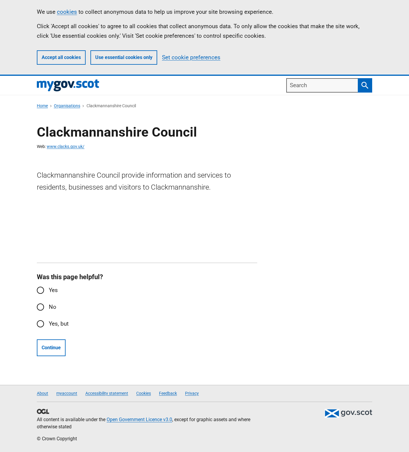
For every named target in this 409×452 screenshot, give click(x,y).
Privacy (192, 393)
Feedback (168, 393)
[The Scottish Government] (348, 413)
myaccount (66, 393)
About (42, 393)
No (52, 306)
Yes (53, 290)
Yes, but (59, 323)
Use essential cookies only (123, 57)
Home (42, 105)
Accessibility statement (106, 393)
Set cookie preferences (191, 57)
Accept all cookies (61, 57)
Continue (51, 347)
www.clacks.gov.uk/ (65, 146)
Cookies (143, 393)
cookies (67, 11)
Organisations (67, 105)
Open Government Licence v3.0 (139, 419)
